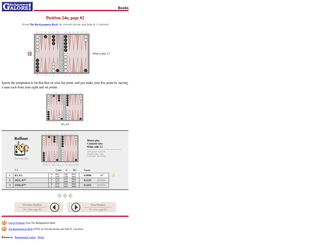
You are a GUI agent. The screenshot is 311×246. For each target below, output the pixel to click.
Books (41, 237)
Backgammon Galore (25, 237)
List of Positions (16, 222)
